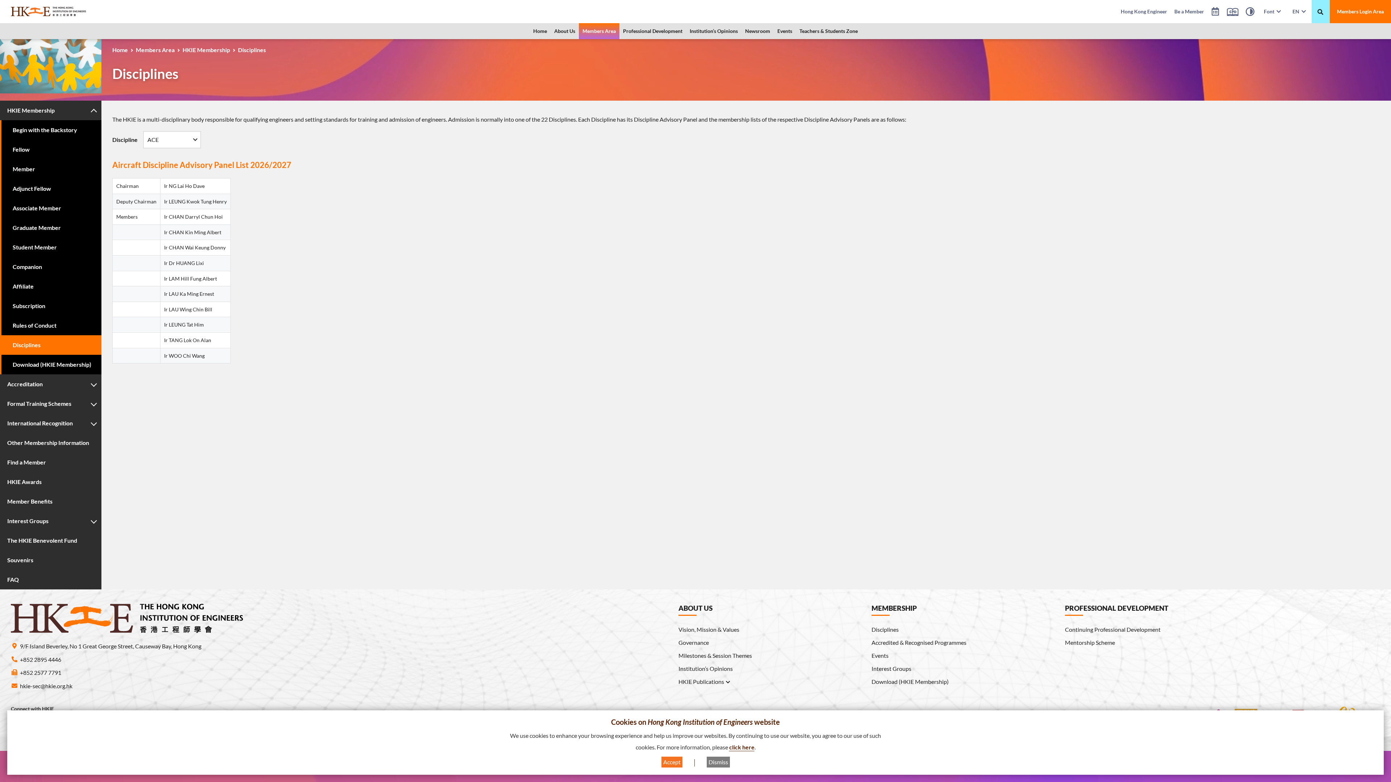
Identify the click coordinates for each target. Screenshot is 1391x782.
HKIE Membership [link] (206, 49)
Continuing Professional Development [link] (1113, 629)
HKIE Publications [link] (701, 681)
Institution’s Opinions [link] (714, 31)
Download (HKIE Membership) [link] (910, 681)
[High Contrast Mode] (1250, 12)
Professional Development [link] (652, 31)
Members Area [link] (599, 31)
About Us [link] (564, 31)
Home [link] (540, 31)
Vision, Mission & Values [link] (708, 629)
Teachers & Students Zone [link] (828, 31)
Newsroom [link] (757, 31)
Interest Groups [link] (891, 668)
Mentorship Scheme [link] (1090, 642)
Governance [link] (693, 642)
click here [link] (742, 747)
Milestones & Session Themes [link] (715, 655)
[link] (67, 11)
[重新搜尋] (1320, 12)
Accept (672, 761)
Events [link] (784, 31)
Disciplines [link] (885, 629)
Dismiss (718, 761)
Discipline (125, 139)
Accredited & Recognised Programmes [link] (919, 642)
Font (1270, 11)
